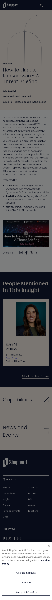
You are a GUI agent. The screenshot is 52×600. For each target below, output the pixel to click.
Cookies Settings (26, 573)
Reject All (26, 582)
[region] (26, 571)
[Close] (49, 546)
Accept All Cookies (26, 592)
